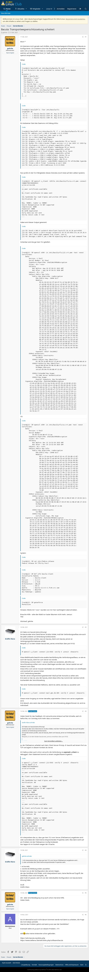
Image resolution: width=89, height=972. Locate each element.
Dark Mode (16, 963)
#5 (86, 893)
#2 (86, 627)
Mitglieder (36, 9)
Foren (8, 9)
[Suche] (85, 9)
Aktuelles (20, 9)
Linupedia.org (25, 965)
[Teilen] (82, 37)
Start (81, 965)
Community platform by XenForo (44, 969)
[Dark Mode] (80, 9)
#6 (86, 915)
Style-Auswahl (6, 963)
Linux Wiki (50, 9)
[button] (26, 9)
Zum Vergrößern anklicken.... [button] (53, 741)
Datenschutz (59, 965)
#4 (86, 850)
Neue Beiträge (5, 13)
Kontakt (34, 965)
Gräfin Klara (10, 639)
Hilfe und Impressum (72, 965)
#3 (86, 711)
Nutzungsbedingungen (46, 965)
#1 (86, 37)
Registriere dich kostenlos (75, 19)
